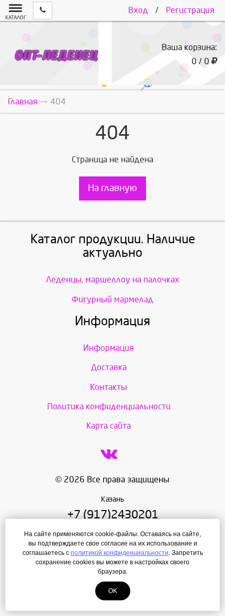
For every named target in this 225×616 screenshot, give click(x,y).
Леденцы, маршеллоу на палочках (112, 279)
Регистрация (190, 10)
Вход (138, 10)
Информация (108, 347)
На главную (112, 188)
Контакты (108, 387)
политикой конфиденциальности (119, 552)
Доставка (109, 367)
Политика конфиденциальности (109, 406)
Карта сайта (108, 425)
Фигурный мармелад (112, 299)
